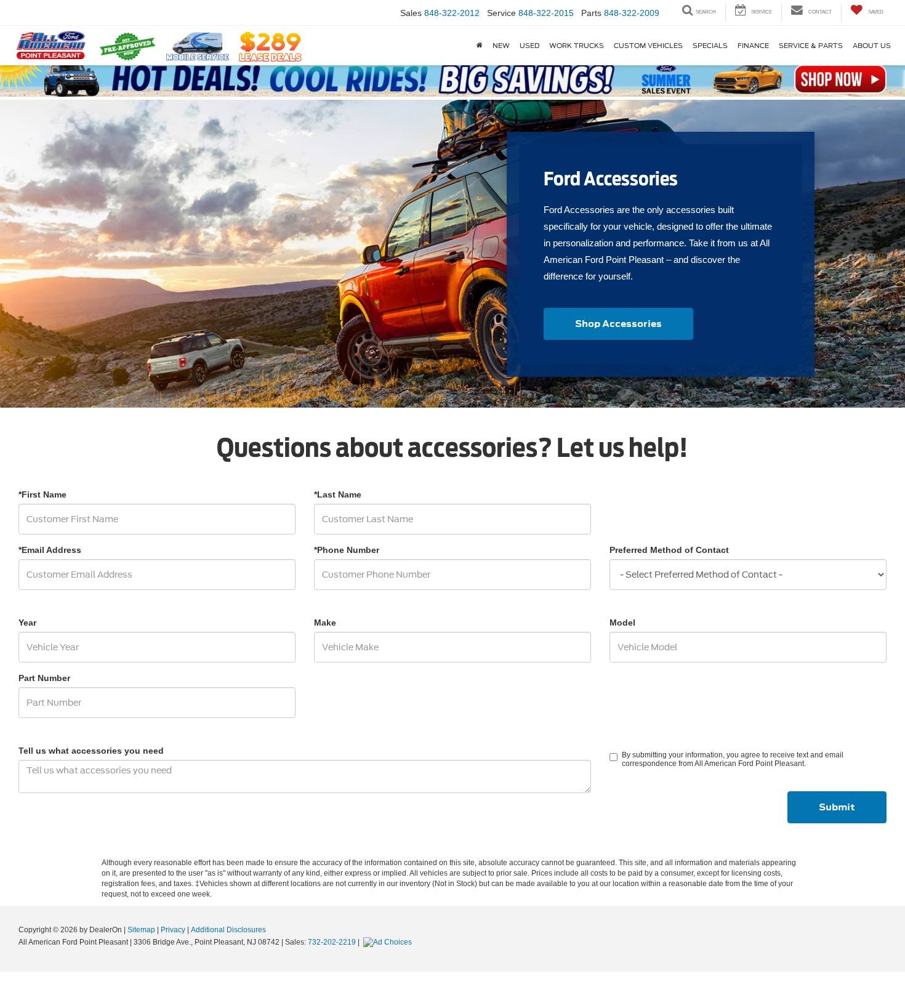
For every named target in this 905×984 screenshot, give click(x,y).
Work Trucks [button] (576, 45)
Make (325, 622)
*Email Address (49, 550)
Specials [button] (710, 45)
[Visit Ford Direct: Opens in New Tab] (389, 942)
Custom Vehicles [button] (648, 45)
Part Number (44, 678)
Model (622, 622)
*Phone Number (346, 550)
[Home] (480, 45)
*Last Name (337, 494)
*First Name (42, 494)
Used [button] (529, 45)
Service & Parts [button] (811, 45)
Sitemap (141, 930)
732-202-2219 (332, 942)
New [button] (501, 45)
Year (27, 622)
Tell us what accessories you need (91, 751)
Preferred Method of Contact (669, 550)
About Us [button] (872, 45)
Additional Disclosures (228, 930)
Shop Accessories (618, 323)
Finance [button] (753, 45)
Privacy (173, 930)
